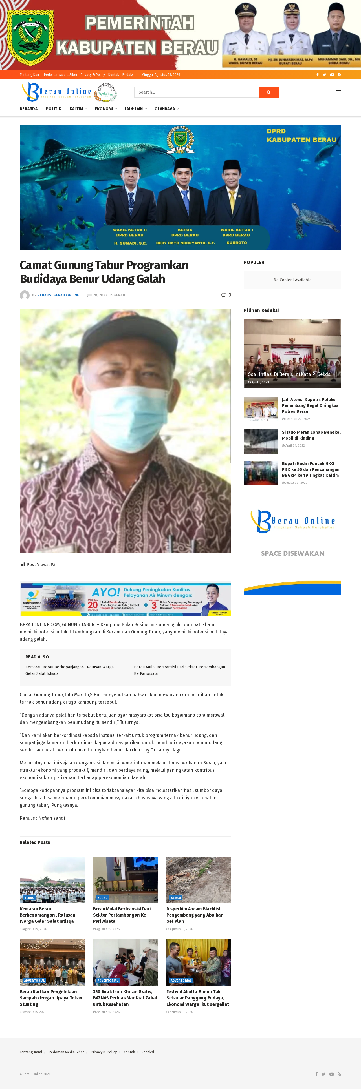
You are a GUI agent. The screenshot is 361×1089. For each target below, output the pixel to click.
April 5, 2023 (260, 382)
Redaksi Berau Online (58, 295)
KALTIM (76, 109)
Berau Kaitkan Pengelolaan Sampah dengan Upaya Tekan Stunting (51, 998)
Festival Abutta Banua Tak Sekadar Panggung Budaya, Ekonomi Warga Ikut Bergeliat (197, 998)
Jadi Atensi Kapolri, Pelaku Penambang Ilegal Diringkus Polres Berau (310, 405)
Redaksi (128, 75)
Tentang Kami (30, 75)
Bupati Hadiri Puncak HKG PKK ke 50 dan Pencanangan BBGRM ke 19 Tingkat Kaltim (311, 469)
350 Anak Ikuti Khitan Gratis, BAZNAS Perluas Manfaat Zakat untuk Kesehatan (125, 998)
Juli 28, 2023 (97, 295)
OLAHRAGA (165, 109)
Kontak (113, 75)
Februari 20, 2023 (298, 419)
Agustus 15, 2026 (108, 929)
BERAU (119, 295)
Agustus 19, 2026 (34, 929)
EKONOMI (104, 109)
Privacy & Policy (93, 75)
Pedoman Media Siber (60, 75)
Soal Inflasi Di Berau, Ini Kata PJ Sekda (289, 374)
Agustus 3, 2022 (296, 483)
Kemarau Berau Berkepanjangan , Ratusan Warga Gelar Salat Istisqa (47, 915)
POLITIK (53, 109)
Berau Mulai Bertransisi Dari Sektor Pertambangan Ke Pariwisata (122, 915)
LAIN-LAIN (134, 109)
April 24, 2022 (295, 445)
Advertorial (34, 980)
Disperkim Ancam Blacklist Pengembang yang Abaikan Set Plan (195, 915)
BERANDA (29, 109)
